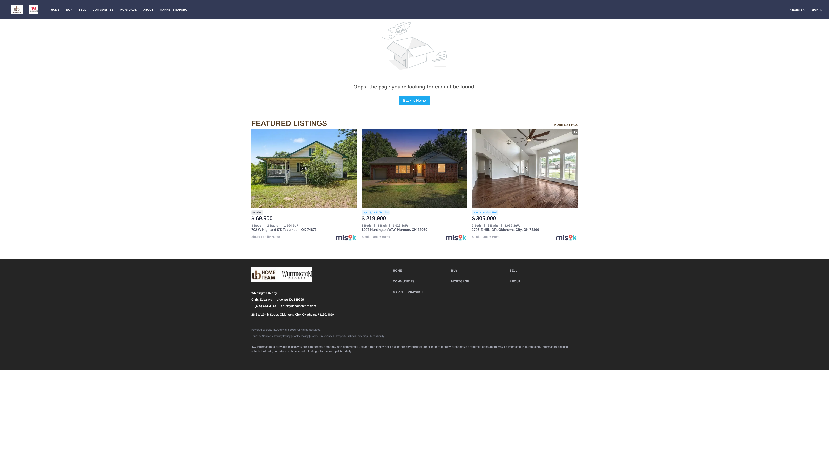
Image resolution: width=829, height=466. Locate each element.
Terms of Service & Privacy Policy (270, 336)
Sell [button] (82, 9)
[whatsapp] (382, 358)
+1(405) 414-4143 (263, 306)
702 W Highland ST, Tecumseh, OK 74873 (284, 229)
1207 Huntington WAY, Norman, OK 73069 (394, 229)
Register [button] (797, 9)
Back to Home (414, 100)
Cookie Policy (300, 336)
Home (55, 9)
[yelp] (306, 358)
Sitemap (363, 336)
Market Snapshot (174, 9)
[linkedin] (269, 358)
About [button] (148, 9)
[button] (17, 9)
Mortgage (128, 9)
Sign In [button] (817, 9)
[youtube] (331, 358)
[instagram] (319, 358)
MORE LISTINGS (566, 124)
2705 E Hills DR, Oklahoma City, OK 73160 (505, 229)
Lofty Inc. (271, 329)
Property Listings (346, 336)
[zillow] (294, 358)
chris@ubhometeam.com (298, 306)
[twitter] (281, 358)
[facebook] (256, 358)
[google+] (369, 358)
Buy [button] (69, 9)
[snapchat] (344, 358)
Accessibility (377, 336)
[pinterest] (356, 358)
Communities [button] (103, 9)
